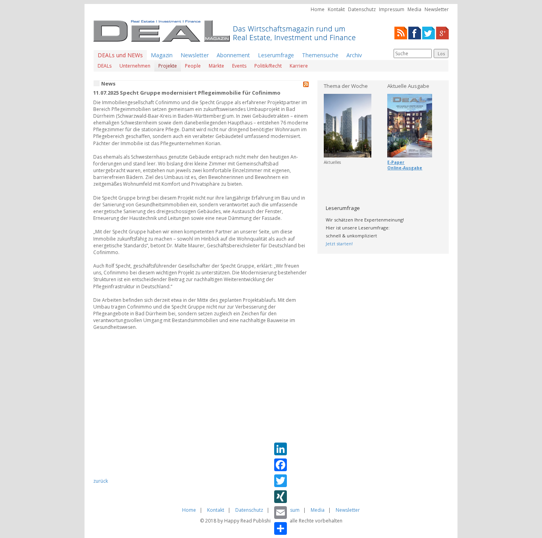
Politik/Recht (268, 65)
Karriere (299, 65)
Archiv (354, 55)
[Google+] (442, 32)
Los (441, 53)
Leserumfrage (276, 55)
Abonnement (233, 55)
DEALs (104, 65)
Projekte (167, 65)
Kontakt (336, 9)
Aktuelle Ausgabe (408, 85)
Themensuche (320, 55)
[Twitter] (428, 32)
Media (414, 9)
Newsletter (437, 9)
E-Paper (395, 162)
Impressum (391, 9)
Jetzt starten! (339, 244)
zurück (100, 481)
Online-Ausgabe (404, 168)
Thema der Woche (346, 85)
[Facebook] (414, 32)
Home (318, 9)
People (193, 65)
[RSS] (400, 32)
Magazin (162, 55)
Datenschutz (362, 9)
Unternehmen (134, 65)
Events (239, 65)
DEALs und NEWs (120, 55)
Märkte (216, 65)
